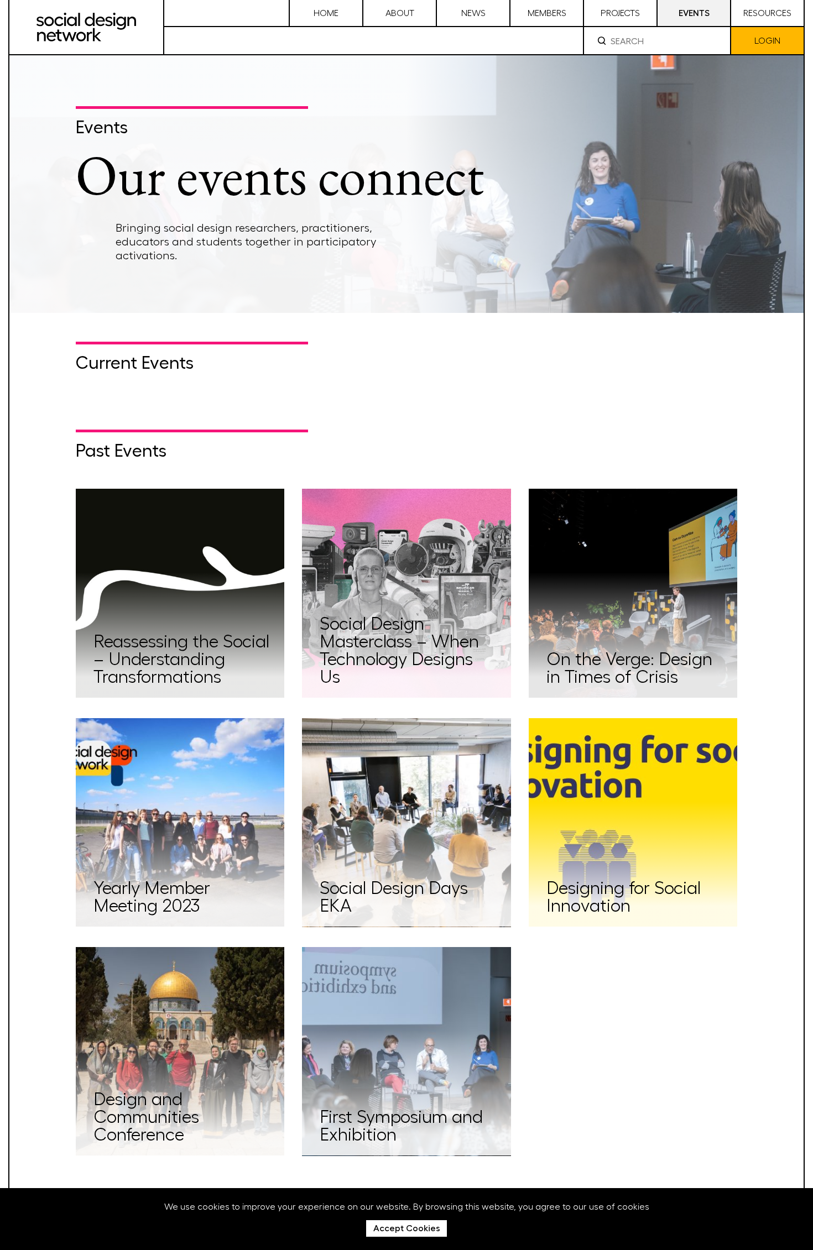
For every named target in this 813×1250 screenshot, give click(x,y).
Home (326, 12)
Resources (767, 12)
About (399, 12)
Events (694, 12)
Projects (620, 12)
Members (547, 12)
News (473, 12)
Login (767, 40)
